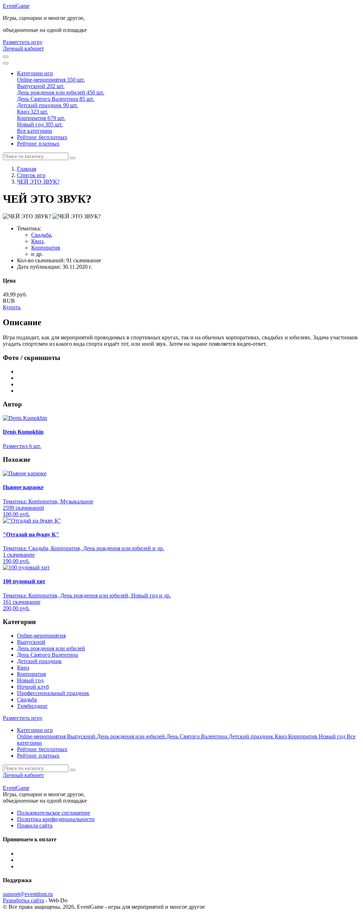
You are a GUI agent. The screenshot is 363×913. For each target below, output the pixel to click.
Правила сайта (34, 825)
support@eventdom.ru (28, 894)
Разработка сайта (23, 900)
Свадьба (41, 235)
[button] (35, 73)
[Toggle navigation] (6, 63)
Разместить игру (23, 42)
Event (16, 6)
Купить (12, 307)
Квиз (37, 241)
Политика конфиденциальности (56, 819)
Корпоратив (45, 248)
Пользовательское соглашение (53, 813)
